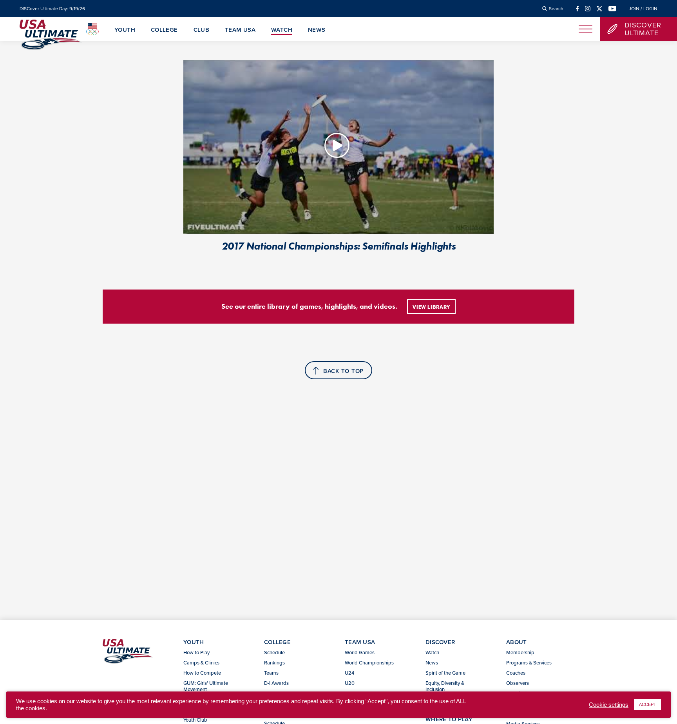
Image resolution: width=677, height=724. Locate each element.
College (164, 30)
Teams (271, 672)
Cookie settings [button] (608, 705)
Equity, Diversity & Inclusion (444, 686)
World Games (360, 652)
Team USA (240, 30)
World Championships (369, 662)
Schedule (274, 652)
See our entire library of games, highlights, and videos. (309, 306)
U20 (350, 682)
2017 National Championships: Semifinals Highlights (339, 246)
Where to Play (448, 719)
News (317, 30)
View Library (431, 307)
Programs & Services (529, 662)
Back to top (343, 371)
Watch (281, 30)
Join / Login (643, 8)
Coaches (515, 672)
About (516, 642)
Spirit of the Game (445, 672)
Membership (520, 652)
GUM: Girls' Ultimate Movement (205, 686)
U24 (349, 672)
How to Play (196, 652)
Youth (124, 30)
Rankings (274, 662)
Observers (517, 682)
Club (202, 30)
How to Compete (202, 672)
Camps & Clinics (201, 662)
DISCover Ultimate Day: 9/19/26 (52, 8)
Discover (440, 642)
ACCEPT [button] (647, 704)
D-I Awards (276, 682)
